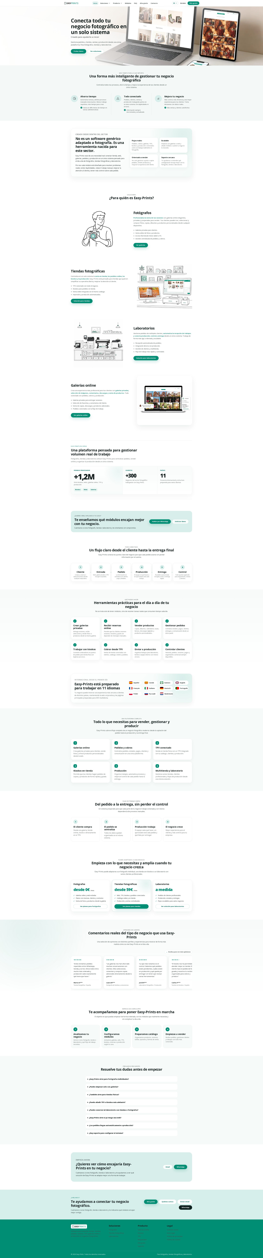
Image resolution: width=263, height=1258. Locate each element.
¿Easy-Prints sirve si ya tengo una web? (105, 1118)
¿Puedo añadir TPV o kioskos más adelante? (107, 1102)
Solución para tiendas (82, 301)
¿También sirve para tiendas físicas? (104, 1094)
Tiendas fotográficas (116, 1233)
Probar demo (78, 51)
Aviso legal (171, 1233)
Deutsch (167, 688)
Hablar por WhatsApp (160, 521)
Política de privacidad (174, 1236)
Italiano (152, 688)
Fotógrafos (113, 1230)
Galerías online (143, 1230)
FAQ (135, 3)
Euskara (167, 683)
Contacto (154, 3)
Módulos (128, 3)
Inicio (95, 3)
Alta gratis (144, 3)
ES (174, 3)
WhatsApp (180, 1167)
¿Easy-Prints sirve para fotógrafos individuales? (109, 1079)
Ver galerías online (81, 415)
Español (136, 683)
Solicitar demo (180, 521)
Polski (136, 694)
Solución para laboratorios (146, 358)
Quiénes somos (167, 1202)
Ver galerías (140, 245)
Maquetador (142, 1239)
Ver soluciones (95, 51)
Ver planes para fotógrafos (90, 906)
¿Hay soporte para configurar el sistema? (106, 1133)
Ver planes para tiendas (131, 906)
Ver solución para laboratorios (172, 906)
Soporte (141, 1246)
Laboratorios (113, 1236)
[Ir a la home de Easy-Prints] (71, 3)
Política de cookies (174, 1239)
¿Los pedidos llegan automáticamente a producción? (111, 1125)
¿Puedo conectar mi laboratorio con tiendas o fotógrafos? (113, 1110)
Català (151, 683)
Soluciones (104, 3)
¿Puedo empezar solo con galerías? (103, 1087)
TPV (139, 1236)
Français (137, 688)
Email (168, 1167)
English (182, 683)
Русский (152, 694)
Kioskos (141, 1233)
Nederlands (168, 694)
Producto (116, 3)
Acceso (183, 3)
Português (184, 688)
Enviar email (184, 1202)
